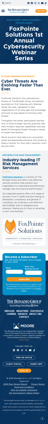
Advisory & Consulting (31, 20)
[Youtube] (42, 3)
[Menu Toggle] (3, 11)
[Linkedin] (28, 3)
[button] (9, 3)
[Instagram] (35, 3)
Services (16, 20)
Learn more (24, 340)
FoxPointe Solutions (24, 23)
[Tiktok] (46, 3)
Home (9, 20)
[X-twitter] (39, 3)
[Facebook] (32, 3)
